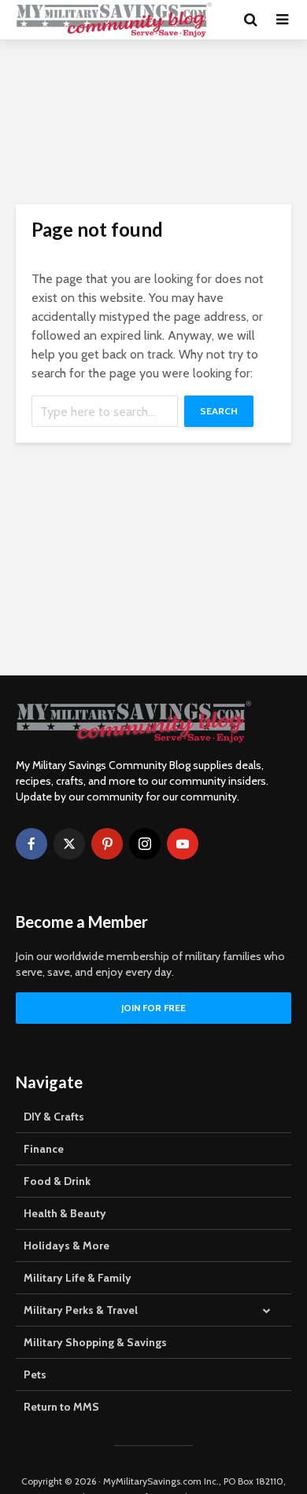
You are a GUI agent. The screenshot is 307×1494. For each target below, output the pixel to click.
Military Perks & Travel (81, 1310)
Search (219, 411)
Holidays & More (66, 1245)
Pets (35, 1374)
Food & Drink (57, 1181)
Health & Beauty (65, 1213)
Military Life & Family (77, 1278)
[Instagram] (145, 843)
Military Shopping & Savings (95, 1342)
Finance (44, 1149)
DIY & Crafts (54, 1116)
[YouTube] (182, 843)
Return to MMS (61, 1407)
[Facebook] (31, 843)
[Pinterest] (107, 843)
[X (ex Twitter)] (69, 843)
